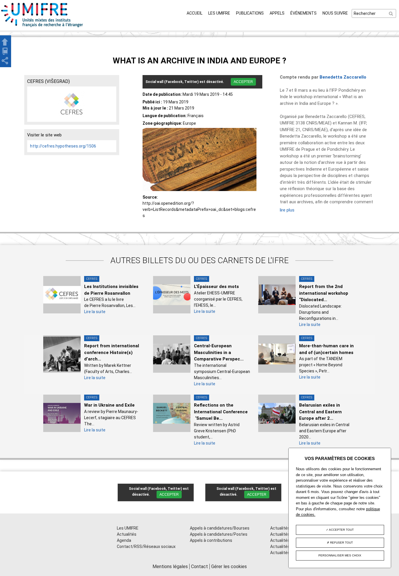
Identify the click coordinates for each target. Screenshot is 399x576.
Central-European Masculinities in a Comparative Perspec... (219, 352)
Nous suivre (335, 13)
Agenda (124, 540)
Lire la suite (94, 311)
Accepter (243, 82)
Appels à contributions (211, 540)
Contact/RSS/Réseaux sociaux (146, 546)
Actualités (126, 534)
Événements (303, 13)
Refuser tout (341, 542)
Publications (250, 13)
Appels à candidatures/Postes (218, 534)
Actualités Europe (287, 546)
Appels (277, 13)
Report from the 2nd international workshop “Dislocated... (323, 293)
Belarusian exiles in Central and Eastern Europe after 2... (320, 411)
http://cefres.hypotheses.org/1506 (63, 146)
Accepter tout (341, 529)
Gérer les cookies (229, 566)
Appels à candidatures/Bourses (219, 528)
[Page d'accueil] (42, 27)
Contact (199, 566)
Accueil (194, 13)
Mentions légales (170, 566)
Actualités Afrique (287, 540)
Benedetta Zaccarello (343, 77)
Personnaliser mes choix (339, 555)
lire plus (287, 210)
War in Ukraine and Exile (109, 405)
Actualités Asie (284, 552)
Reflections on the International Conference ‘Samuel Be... (221, 411)
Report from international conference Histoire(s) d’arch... (111, 352)
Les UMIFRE (219, 13)
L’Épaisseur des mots (216, 286)
